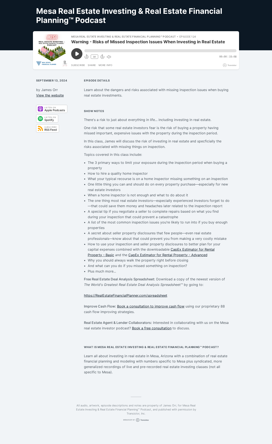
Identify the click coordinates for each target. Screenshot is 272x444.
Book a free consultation (151, 328)
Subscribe (78, 65)
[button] (160, 50)
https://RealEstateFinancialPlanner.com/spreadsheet (125, 295)
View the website (50, 95)
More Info (105, 65)
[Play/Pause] (51, 50)
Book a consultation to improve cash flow (150, 306)
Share (92, 65)
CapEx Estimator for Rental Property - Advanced (167, 255)
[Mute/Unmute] (109, 57)
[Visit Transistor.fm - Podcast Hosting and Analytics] (230, 65)
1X (94, 57)
